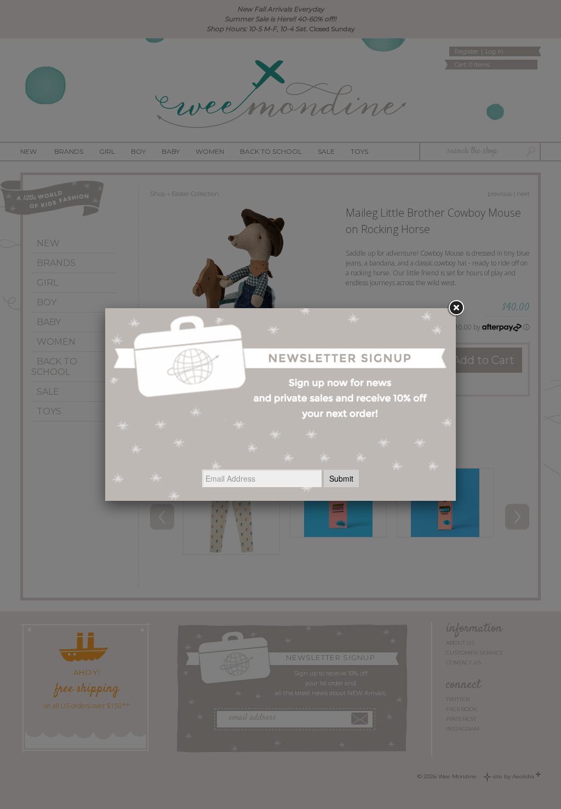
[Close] (456, 308)
